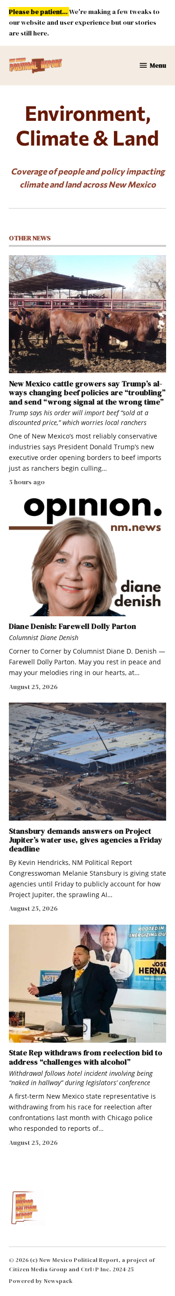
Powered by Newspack (41, 1281)
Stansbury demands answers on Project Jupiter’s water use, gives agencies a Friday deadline (85, 840)
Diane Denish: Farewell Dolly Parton (72, 626)
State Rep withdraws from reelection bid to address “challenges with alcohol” (85, 1056)
